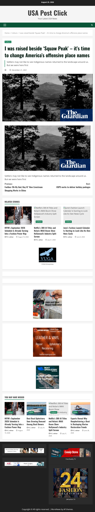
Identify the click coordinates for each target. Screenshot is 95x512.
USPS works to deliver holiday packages (73, 185)
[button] (4, 25)
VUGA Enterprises (47, 264)
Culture (8, 42)
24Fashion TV (70, 499)
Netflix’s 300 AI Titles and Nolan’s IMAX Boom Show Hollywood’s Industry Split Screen (45, 232)
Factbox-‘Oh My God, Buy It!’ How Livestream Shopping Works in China (24, 187)
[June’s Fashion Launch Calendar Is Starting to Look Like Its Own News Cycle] (76, 215)
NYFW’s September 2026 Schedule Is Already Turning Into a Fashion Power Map (16, 230)
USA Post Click (47, 12)
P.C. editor (9, 237)
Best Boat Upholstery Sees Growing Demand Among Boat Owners (36, 421)
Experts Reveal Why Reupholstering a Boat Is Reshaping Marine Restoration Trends (80, 423)
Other (31, 412)
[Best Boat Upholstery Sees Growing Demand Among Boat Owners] (36, 408)
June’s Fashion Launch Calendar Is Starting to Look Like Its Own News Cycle (76, 230)
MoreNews (56, 509)
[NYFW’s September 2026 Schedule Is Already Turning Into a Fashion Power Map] (18, 215)
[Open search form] (92, 25)
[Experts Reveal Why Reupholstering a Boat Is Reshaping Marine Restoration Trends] (80, 408)
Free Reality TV (71, 459)
